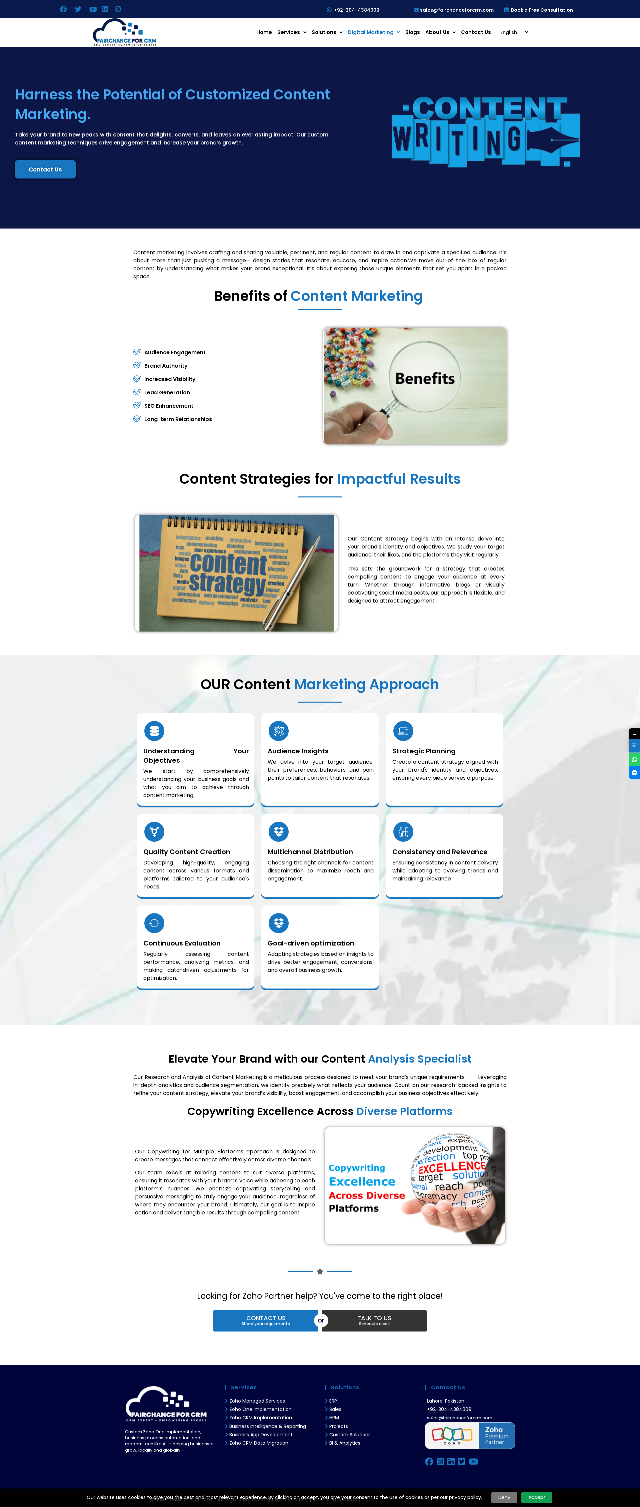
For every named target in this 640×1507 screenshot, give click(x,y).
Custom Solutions (350, 1434)
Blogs (412, 32)
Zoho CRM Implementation (260, 1417)
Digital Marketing (371, 32)
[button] (292, 32)
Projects (338, 1426)
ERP (333, 1401)
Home (264, 32)
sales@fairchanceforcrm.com (457, 10)
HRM (334, 1417)
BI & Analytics (344, 1443)
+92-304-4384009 (356, 10)
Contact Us (476, 32)
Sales (335, 1409)
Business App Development (261, 1434)
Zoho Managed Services (257, 1401)
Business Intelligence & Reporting (267, 1426)
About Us (437, 32)
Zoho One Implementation (260, 1409)
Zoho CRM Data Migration (258, 1443)
